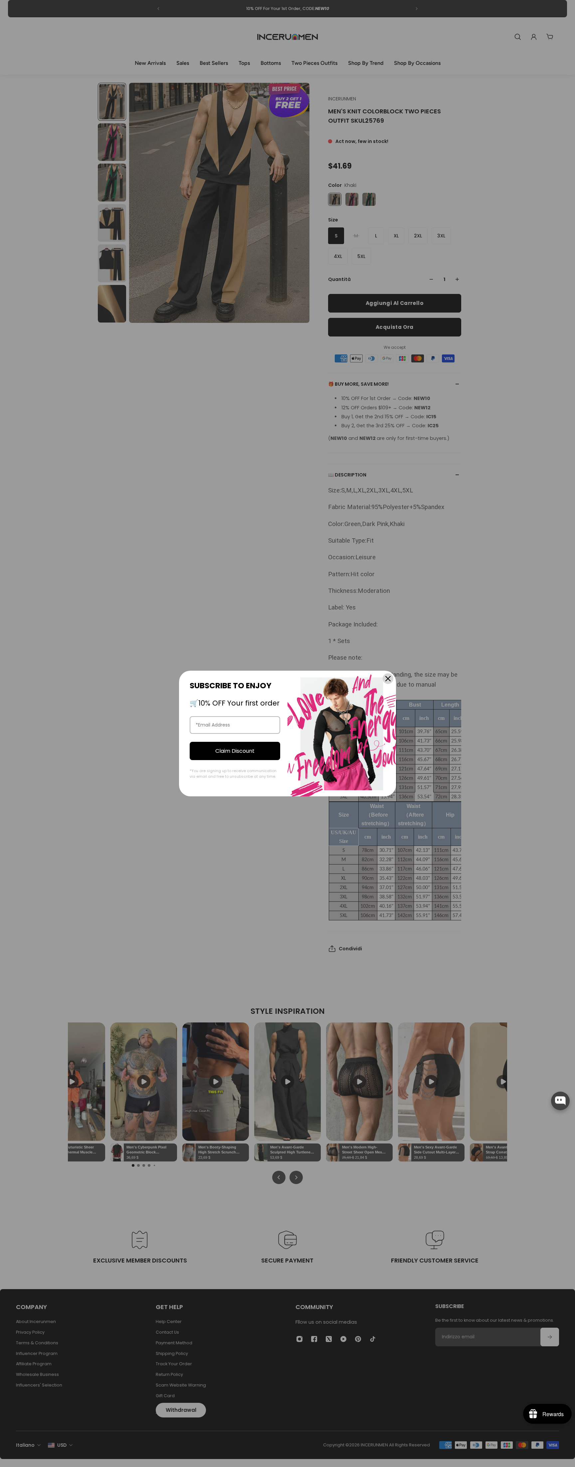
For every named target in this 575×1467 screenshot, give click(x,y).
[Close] (388, 679)
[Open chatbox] (560, 1101)
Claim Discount (235, 751)
